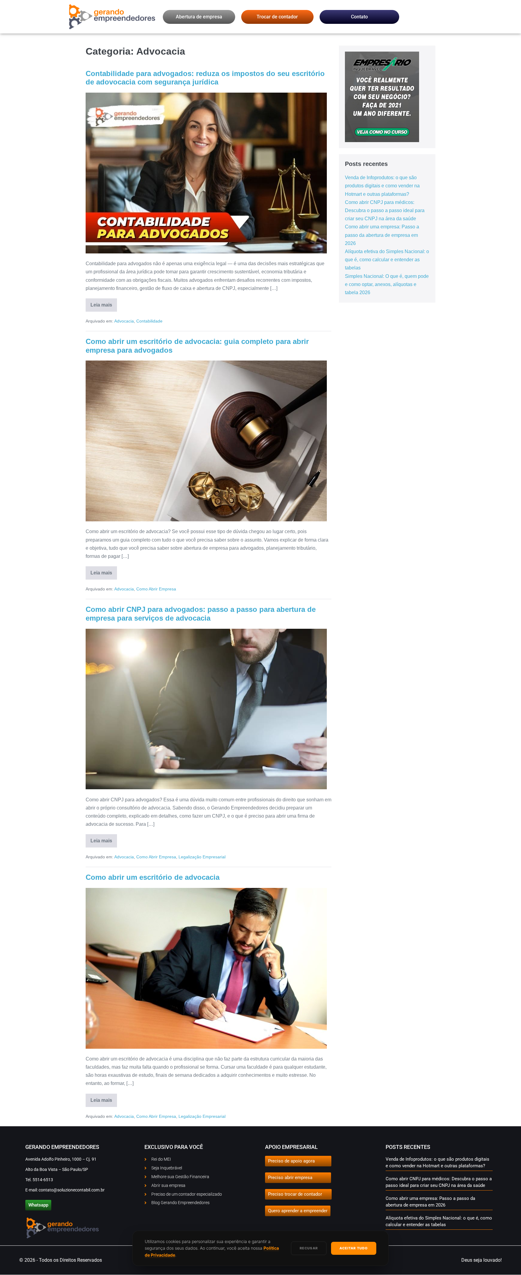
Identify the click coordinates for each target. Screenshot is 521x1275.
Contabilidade (149, 321)
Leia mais (103, 302)
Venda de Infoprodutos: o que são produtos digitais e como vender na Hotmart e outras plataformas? (382, 185)
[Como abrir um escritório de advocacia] (206, 968)
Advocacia (124, 321)
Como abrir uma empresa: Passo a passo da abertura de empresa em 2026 (382, 235)
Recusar (309, 1248)
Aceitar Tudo (353, 1248)
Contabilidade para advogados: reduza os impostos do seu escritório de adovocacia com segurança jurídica (205, 77)
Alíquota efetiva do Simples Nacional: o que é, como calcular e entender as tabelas (387, 259)
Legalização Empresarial (202, 856)
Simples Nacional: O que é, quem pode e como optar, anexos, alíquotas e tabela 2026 (387, 284)
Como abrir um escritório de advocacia (152, 877)
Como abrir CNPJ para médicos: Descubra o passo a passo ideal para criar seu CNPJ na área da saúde (385, 210)
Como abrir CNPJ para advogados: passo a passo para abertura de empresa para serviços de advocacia (201, 613)
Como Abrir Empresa (156, 589)
